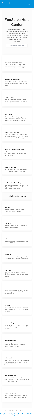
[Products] (6, 204)
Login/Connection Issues (12, 132)
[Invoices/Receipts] (6, 337)
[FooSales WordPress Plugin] (6, 180)
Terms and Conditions (27, 413)
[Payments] (6, 251)
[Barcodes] (6, 302)
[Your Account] (6, 111)
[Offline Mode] (6, 355)
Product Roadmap (10, 375)
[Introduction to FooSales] (6, 76)
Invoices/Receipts (10, 340)
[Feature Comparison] (6, 390)
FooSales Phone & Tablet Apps (14, 149)
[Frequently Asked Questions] (6, 59)
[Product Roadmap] (6, 372)
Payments (8, 254)
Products (7, 207)
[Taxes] (6, 285)
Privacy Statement (5, 413)
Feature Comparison (11, 393)
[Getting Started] (6, 94)
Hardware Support (10, 323)
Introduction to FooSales (12, 79)
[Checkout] (6, 267)
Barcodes (8, 305)
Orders (7, 239)
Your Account (9, 114)
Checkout (8, 270)
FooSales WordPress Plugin (13, 183)
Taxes (6, 288)
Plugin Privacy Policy (16, 413)
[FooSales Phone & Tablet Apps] (6, 146)
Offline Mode (8, 358)
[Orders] (6, 236)
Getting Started (9, 97)
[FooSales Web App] (6, 164)
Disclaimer (17, 415)
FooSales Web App (10, 167)
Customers (8, 223)
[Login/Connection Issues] (6, 129)
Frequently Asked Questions (13, 62)
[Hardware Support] (6, 320)
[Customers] (6, 220)
